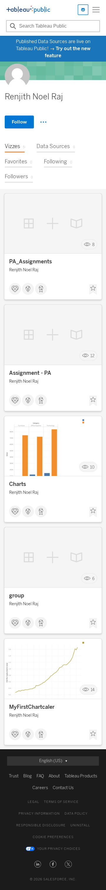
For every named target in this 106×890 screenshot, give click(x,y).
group (16, 595)
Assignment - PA (30, 373)
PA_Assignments (30, 261)
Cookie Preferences (53, 837)
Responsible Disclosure (41, 825)
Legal (33, 802)
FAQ (40, 776)
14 (93, 689)
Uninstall (80, 825)
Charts (17, 484)
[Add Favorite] (93, 289)
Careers (40, 787)
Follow (19, 122)
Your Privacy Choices (58, 849)
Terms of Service (61, 802)
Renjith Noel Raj (23, 269)
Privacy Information (39, 814)
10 (92, 467)
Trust (14, 776)
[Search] (12, 26)
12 (92, 355)
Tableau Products (80, 776)
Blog (27, 776)
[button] (37, 864)
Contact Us (63, 787)
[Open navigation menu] (96, 9)
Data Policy (76, 814)
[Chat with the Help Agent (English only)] (83, 9)
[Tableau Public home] (28, 9)
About (54, 776)
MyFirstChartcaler (31, 707)
